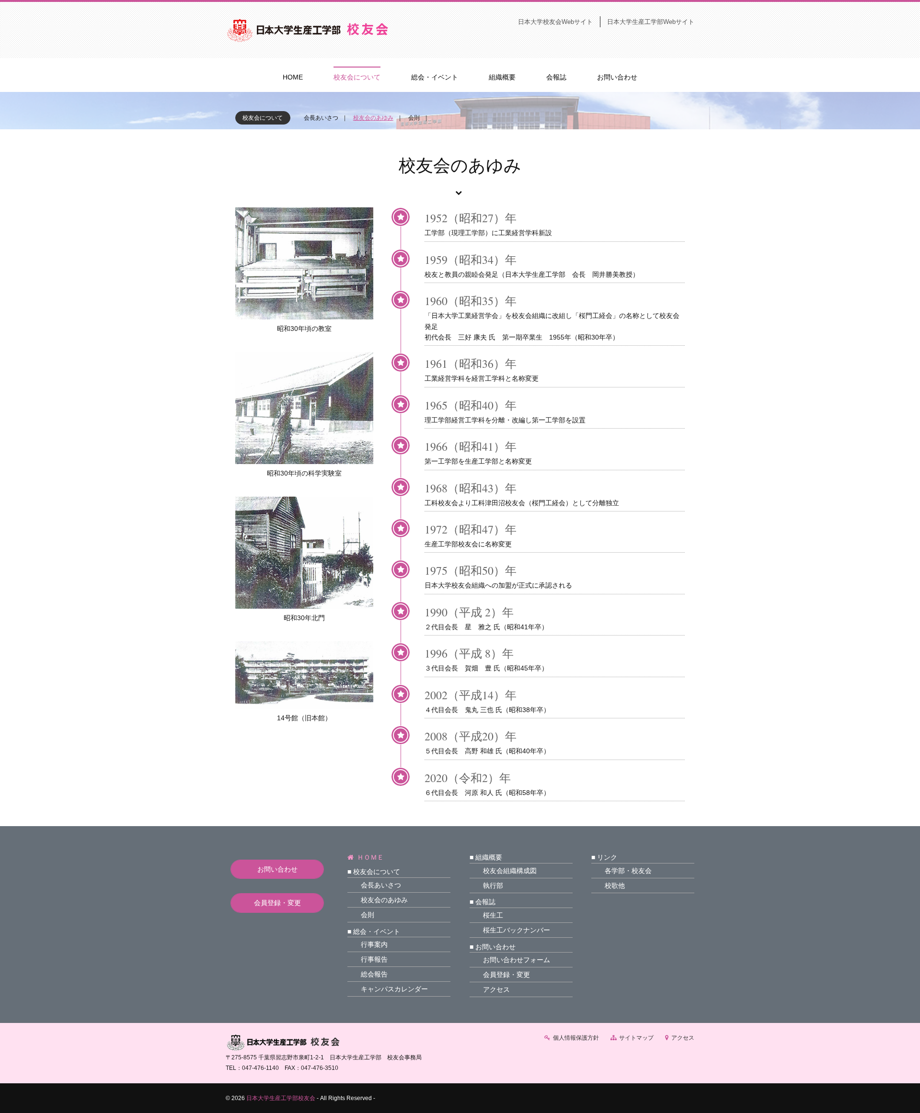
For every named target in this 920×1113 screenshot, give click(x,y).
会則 (414, 117)
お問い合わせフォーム (516, 960)
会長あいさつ (321, 117)
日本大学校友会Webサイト (555, 21)
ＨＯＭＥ (370, 857)
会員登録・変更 (277, 903)
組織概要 (502, 77)
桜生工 (493, 915)
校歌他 (615, 885)
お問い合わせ (617, 77)
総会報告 (374, 974)
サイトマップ (636, 1037)
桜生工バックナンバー (516, 930)
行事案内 (374, 944)
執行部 (493, 885)
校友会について (357, 77)
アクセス (496, 989)
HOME (293, 77)
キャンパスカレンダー (394, 989)
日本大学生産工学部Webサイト (650, 21)
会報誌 (556, 77)
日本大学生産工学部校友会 (280, 1098)
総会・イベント (434, 77)
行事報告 (374, 959)
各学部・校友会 (628, 870)
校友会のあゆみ (373, 117)
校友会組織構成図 (510, 870)
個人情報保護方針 (576, 1037)
